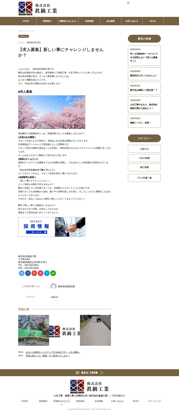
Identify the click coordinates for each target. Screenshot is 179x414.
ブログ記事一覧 (144, 178)
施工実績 (144, 167)
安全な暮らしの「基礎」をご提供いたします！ (48, 356)
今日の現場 (144, 158)
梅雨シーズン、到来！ (140, 122)
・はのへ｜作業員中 (89, 395)
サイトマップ (154, 401)
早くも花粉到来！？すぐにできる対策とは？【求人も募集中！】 (143, 57)
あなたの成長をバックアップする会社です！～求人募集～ (53, 352)
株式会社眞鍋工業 (66, 286)
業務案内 (47, 21)
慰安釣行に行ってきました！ (143, 75)
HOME (26, 21)
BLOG (153, 21)
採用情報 (89, 21)
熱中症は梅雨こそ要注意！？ (143, 90)
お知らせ (54, 297)
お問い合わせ (131, 21)
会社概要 (110, 21)
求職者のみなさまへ (68, 21)
